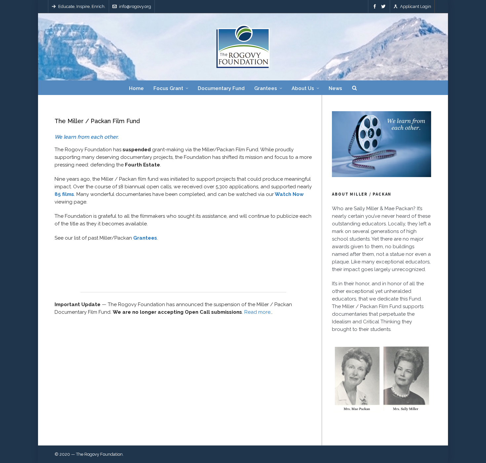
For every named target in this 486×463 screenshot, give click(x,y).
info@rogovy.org (135, 6)
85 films (64, 194)
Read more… (258, 312)
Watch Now (289, 194)
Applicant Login (415, 6)
